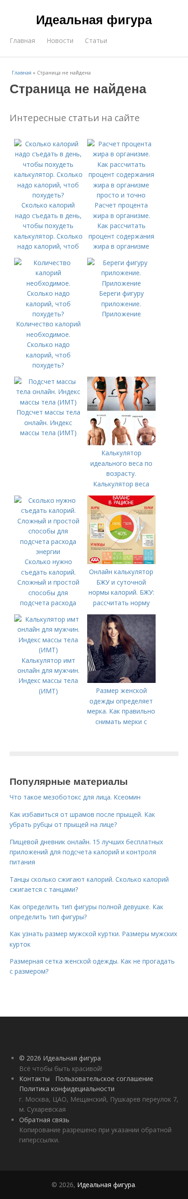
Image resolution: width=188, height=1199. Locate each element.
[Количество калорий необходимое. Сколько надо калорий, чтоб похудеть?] (48, 313)
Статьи (96, 40)
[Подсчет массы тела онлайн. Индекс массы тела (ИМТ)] (48, 402)
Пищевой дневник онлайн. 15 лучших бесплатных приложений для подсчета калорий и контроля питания (86, 852)
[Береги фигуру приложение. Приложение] (121, 283)
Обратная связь (44, 1119)
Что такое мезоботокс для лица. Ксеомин (75, 797)
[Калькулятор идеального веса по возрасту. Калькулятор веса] (121, 442)
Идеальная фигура (94, 19)
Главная (22, 40)
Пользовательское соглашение (104, 1078)
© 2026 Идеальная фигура (60, 1058)
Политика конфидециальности (67, 1088)
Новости (60, 40)
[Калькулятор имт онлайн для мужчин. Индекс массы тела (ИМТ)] (48, 649)
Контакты (34, 1078)
